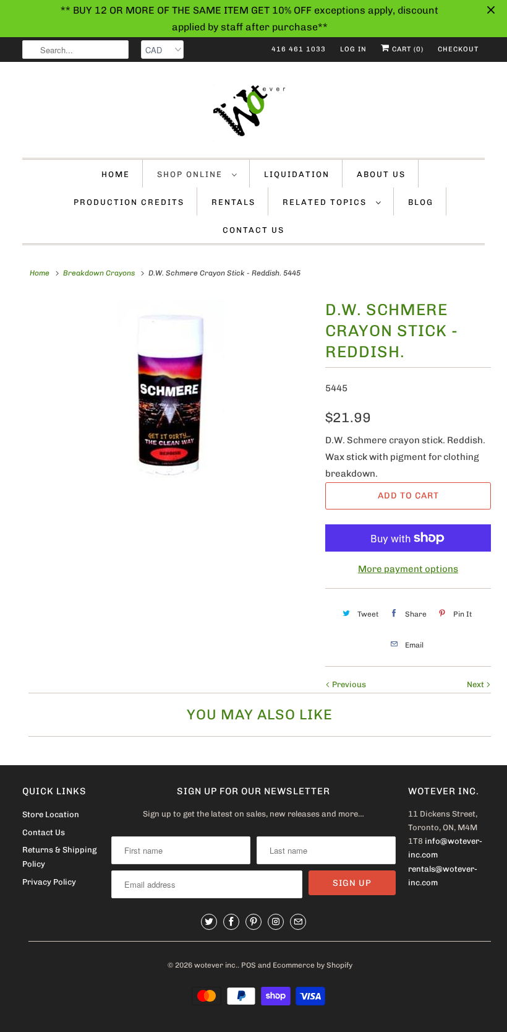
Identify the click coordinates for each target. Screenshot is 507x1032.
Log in (353, 49)
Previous (348, 684)
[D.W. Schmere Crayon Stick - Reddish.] (170, 392)
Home (115, 174)
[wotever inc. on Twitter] (209, 922)
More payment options (408, 569)
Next (476, 684)
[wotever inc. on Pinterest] (253, 922)
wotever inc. (215, 965)
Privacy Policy (49, 882)
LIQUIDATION (297, 174)
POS (248, 965)
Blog (420, 202)
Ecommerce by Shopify (312, 965)
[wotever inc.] (253, 112)
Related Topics (326, 202)
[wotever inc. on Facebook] (231, 922)
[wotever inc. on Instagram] (276, 922)
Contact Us (253, 230)
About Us (381, 174)
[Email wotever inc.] (298, 922)
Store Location (50, 814)
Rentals (233, 202)
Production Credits (129, 202)
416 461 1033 (298, 49)
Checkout (458, 49)
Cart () (407, 49)
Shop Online (191, 174)
